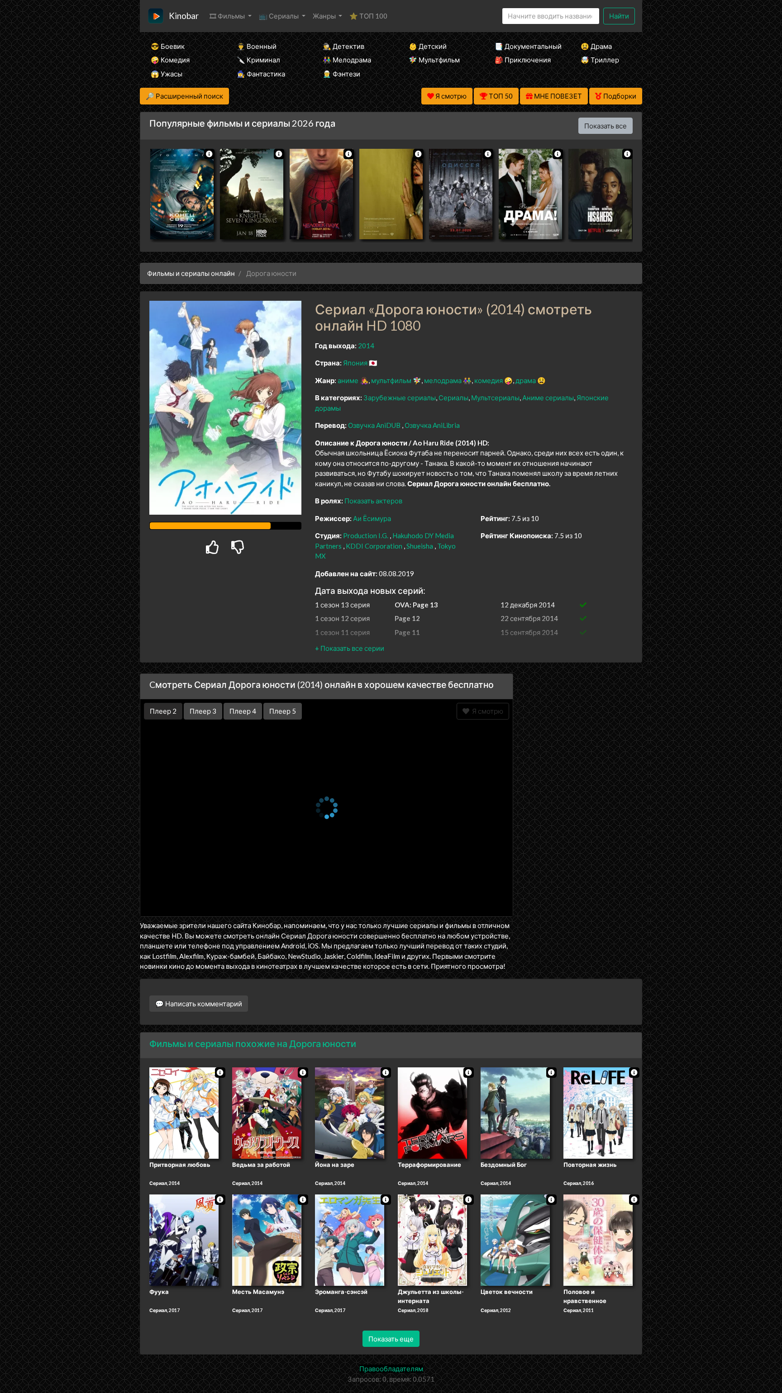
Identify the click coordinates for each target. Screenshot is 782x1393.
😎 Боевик (168, 46)
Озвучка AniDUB (375, 425)
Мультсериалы (495, 397)
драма (525, 380)
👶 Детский (428, 46)
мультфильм (391, 380)
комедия (488, 380)
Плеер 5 (282, 711)
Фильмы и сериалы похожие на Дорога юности (252, 1043)
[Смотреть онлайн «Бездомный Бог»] (515, 1112)
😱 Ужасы (166, 74)
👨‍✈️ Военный (257, 46)
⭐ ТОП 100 (368, 16)
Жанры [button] (325, 16)
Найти (619, 16)
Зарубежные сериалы (399, 397)
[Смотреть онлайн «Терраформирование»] (432, 1112)
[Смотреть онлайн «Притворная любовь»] (184, 1112)
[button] (349, 648)
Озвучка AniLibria (432, 425)
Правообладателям (391, 1369)
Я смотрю (486, 711)
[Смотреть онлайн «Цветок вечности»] (515, 1239)
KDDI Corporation (374, 546)
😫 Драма (596, 46)
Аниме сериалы (548, 397)
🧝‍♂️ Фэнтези (341, 74)
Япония (355, 363)
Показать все (605, 126)
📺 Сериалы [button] (279, 16)
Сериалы (453, 397)
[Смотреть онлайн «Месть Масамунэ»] (266, 1239)
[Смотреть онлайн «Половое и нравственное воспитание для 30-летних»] (598, 1239)
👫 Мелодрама (347, 60)
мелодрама (443, 380)
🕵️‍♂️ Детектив (343, 46)
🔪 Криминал (258, 60)
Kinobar (184, 15)
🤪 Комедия (170, 60)
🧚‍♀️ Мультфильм (434, 60)
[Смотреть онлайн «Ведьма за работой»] (266, 1112)
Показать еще (391, 1339)
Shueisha (419, 546)
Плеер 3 (203, 711)
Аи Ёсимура (372, 518)
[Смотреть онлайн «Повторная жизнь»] (598, 1112)
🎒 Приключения (523, 60)
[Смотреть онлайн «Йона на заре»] (349, 1112)
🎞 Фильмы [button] (228, 16)
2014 (366, 345)
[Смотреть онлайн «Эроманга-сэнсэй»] (349, 1239)
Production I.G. (365, 535)
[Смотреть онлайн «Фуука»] (184, 1239)
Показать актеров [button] (373, 501)
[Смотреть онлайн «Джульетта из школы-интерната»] (432, 1239)
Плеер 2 (163, 711)
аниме (348, 380)
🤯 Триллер (600, 60)
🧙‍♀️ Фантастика (261, 74)
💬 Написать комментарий (198, 1004)
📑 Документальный (525, 46)
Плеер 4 (242, 711)
